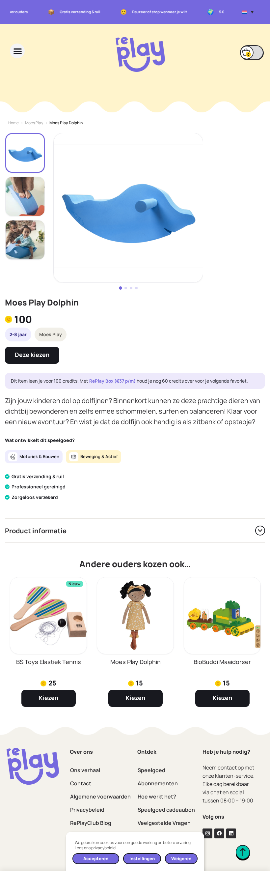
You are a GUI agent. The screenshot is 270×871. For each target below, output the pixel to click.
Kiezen (48, 698)
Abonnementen (158, 783)
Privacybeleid (87, 809)
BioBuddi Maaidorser (222, 662)
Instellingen (142, 858)
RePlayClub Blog (90, 823)
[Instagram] (207, 833)
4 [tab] (136, 288)
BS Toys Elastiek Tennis (48, 662)
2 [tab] (125, 288)
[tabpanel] (128, 208)
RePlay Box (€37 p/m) (112, 381)
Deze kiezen (32, 355)
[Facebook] (219, 833)
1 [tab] (120, 288)
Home (13, 123)
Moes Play (34, 123)
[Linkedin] (231, 833)
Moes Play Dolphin (135, 662)
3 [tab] (131, 288)
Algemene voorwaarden (100, 796)
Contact (80, 783)
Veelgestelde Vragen (164, 823)
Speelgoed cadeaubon (166, 809)
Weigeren (181, 858)
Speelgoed (151, 770)
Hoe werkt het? (157, 796)
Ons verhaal (85, 770)
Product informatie (36, 530)
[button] (248, 12)
